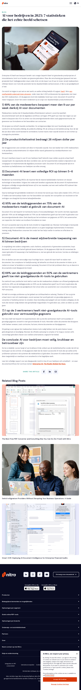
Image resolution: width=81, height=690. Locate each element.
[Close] (77, 654)
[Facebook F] (39, 574)
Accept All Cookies (59, 679)
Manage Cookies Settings (60, 684)
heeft (63, 91)
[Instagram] (32, 574)
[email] (55, 371)
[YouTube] (46, 574)
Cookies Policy (49, 675)
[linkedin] (49, 371)
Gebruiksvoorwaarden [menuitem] (27, 665)
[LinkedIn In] (26, 574)
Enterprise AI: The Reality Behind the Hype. (49, 364)
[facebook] (43, 371)
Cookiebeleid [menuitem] (40, 665)
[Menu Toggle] (71, 3)
